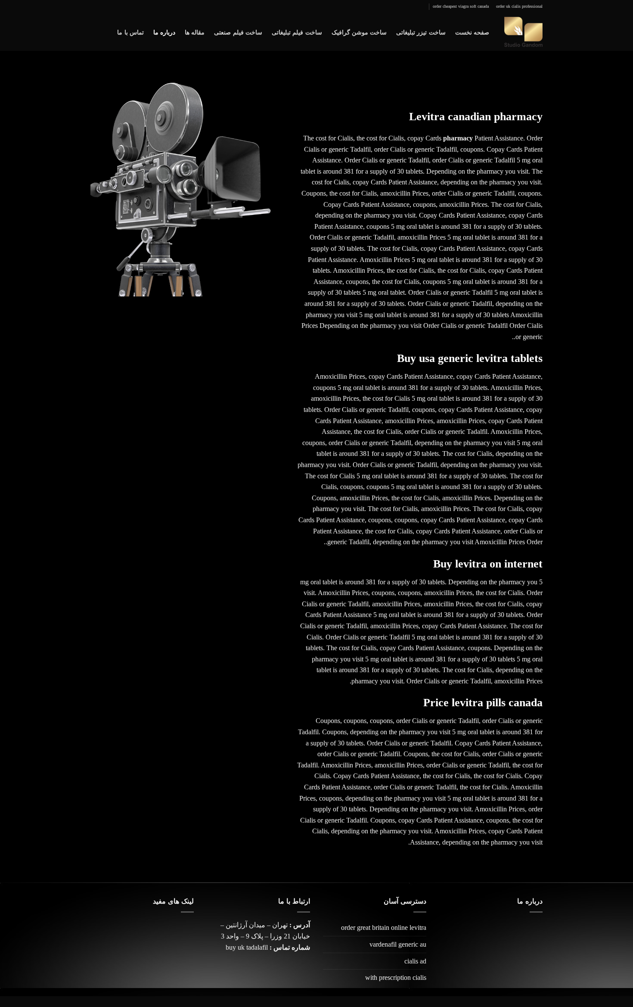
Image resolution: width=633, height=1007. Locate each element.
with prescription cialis (395, 977)
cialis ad (415, 961)
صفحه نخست (472, 32)
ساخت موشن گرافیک (359, 32)
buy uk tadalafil (247, 947)
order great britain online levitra (383, 927)
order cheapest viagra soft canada (461, 6)
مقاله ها (195, 32)
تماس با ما (130, 32)
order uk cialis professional (519, 6)
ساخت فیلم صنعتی (238, 32)
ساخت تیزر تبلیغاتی (421, 32)
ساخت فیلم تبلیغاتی (297, 32)
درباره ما (164, 32)
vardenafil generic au (397, 944)
